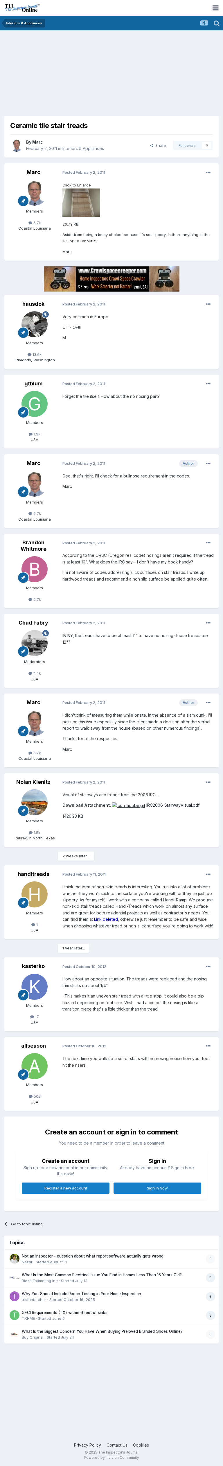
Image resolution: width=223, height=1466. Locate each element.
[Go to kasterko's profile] (34, 987)
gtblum (33, 383)
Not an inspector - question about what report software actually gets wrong (92, 1256)
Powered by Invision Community (111, 1457)
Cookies (141, 1445)
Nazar (27, 1262)
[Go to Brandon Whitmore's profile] (34, 569)
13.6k (36, 354)
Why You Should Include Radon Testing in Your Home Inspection (81, 1293)
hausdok (33, 304)
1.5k (36, 832)
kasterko (33, 966)
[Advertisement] (72, 75)
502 (37, 1096)
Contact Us (117, 1445)
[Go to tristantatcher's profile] (14, 1296)
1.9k (36, 434)
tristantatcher (34, 1299)
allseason (33, 1046)
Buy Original (33, 1337)
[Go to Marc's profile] (16, 145)
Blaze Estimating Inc (40, 1280)
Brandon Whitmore (33, 545)
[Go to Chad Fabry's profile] (34, 643)
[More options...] (208, 172)
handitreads (33, 874)
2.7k (36, 599)
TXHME (28, 1318)
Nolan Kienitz (33, 782)
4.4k (36, 673)
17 (36, 1016)
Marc (37, 142)
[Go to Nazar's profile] (14, 1259)
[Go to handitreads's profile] (34, 894)
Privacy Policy (87, 1445)
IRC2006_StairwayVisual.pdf (172, 805)
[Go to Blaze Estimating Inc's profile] (14, 1277)
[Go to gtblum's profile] (34, 404)
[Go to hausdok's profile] (34, 324)
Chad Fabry (33, 623)
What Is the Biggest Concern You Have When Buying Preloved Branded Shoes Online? (102, 1331)
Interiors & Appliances (83, 148)
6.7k (36, 222)
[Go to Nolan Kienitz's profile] (34, 802)
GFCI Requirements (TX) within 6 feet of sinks (64, 1312)
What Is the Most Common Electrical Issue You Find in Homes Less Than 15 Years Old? (102, 1275)
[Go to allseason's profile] (34, 1066)
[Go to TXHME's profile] (14, 1315)
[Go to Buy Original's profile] (14, 1334)
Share (159, 145)
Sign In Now (157, 1188)
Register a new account (65, 1188)
